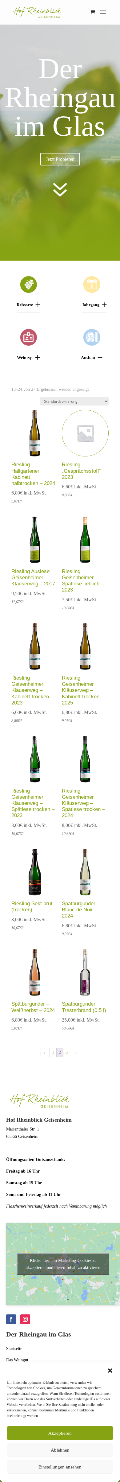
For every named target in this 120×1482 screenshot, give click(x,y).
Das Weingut (17, 1360)
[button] (110, 1371)
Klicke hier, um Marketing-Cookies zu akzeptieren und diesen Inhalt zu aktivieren (63, 1264)
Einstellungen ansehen (60, 1467)
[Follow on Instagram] (25, 1319)
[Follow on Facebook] (11, 1319)
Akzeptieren (60, 1433)
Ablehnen (60, 1450)
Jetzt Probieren (60, 159)
